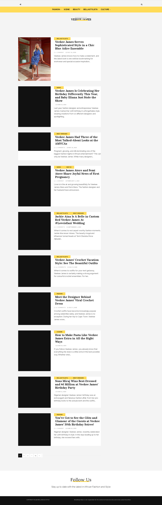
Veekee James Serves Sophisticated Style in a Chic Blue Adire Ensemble (74, 45)
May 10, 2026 (72, 147)
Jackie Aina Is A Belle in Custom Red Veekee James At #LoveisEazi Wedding (77, 220)
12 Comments (61, 307)
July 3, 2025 (72, 307)
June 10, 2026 (61, 104)
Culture (105, 9)
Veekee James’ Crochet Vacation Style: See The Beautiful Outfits (77, 261)
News (59, 87)
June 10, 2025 (71, 428)
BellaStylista (90, 9)
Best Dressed (62, 134)
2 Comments (60, 227)
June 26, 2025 (61, 345)
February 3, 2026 (73, 181)
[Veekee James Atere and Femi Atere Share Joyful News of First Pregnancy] (34, 186)
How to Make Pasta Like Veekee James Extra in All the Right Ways (76, 338)
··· (31, 455)
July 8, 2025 (73, 267)
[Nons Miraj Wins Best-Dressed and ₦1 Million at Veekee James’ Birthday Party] (34, 392)
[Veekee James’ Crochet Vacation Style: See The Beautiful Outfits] (34, 271)
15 (35, 455)
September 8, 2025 (74, 227)
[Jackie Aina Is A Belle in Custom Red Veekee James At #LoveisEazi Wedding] (34, 231)
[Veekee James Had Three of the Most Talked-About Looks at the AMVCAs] (34, 141)
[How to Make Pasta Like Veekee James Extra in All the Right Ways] (34, 350)
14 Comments (61, 267)
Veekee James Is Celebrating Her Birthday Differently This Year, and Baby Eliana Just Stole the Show (77, 95)
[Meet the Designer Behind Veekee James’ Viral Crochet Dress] (34, 308)
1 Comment (60, 52)
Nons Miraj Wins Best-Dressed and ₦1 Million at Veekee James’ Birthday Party (76, 384)
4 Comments (60, 147)
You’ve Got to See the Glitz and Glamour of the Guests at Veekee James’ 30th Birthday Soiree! (77, 421)
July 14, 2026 (71, 52)
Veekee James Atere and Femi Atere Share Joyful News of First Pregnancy (77, 174)
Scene (67, 9)
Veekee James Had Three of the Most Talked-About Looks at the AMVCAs (76, 140)
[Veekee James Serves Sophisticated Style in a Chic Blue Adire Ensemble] (34, 59)
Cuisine (59, 332)
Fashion (56, 9)
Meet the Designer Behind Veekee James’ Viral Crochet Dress (74, 300)
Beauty (76, 9)
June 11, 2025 (61, 391)
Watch (68, 167)
